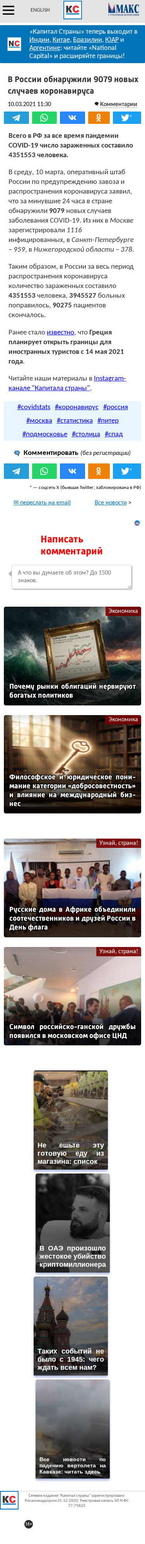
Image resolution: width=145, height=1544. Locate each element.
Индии (39, 40)
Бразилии (87, 40)
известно (60, 332)
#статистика (75, 421)
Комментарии (118, 104)
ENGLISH (40, 10)
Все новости (111, 503)
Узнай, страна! (118, 843)
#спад (114, 434)
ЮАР (112, 40)
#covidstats (33, 407)
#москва (39, 421)
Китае (61, 40)
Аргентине (44, 48)
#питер (108, 421)
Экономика (123, 611)
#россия (115, 407)
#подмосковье (44, 434)
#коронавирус (77, 407)
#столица (86, 434)
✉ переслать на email (42, 503)
